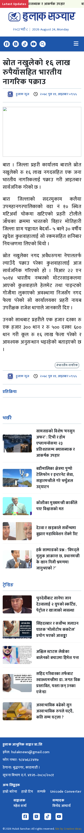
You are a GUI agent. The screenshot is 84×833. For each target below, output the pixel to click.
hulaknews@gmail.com (30, 752)
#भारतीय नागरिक (67, 365)
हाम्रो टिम (27, 792)
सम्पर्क (41, 792)
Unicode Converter (65, 792)
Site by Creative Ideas (68, 828)
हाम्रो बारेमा (10, 792)
